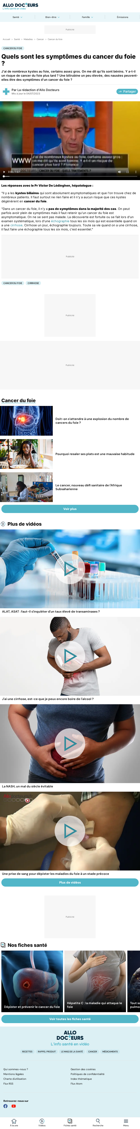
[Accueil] (70, 1038)
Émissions (122, 17)
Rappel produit (47, 1051)
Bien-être (50, 17)
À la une (14, 1125)
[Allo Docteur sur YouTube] (14, 1106)
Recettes (27, 1051)
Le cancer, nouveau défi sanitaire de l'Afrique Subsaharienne (88, 487)
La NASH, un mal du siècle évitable (27, 786)
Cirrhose (33, 283)
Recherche (98, 1125)
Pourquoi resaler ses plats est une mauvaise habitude (95, 454)
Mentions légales (13, 1074)
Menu (126, 1125)
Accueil (6, 39)
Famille (86, 17)
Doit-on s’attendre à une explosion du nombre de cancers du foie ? (92, 421)
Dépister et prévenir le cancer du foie (32, 1007)
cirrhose (16, 225)
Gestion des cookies (83, 1069)
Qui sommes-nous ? (15, 1069)
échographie (60, 221)
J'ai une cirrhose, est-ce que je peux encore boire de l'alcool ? (48, 699)
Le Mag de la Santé (72, 1051)
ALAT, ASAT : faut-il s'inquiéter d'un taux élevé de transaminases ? (51, 611)
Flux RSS (8, 1083)
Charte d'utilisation (14, 1079)
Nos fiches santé (27, 945)
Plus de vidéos (25, 524)
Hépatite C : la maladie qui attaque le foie (94, 1005)
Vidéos (42, 1125)
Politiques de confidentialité (87, 1074)
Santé (16, 17)
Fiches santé (70, 1125)
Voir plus (70, 509)
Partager (129, 91)
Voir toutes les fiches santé (70, 1019)
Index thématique (81, 1079)
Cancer (40, 39)
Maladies (28, 39)
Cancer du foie (55, 39)
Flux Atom (76, 1083)
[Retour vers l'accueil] (70, 6)
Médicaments (110, 1051)
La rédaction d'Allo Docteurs (38, 90)
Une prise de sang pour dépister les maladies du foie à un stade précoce (55, 874)
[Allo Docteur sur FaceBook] (5, 1106)
